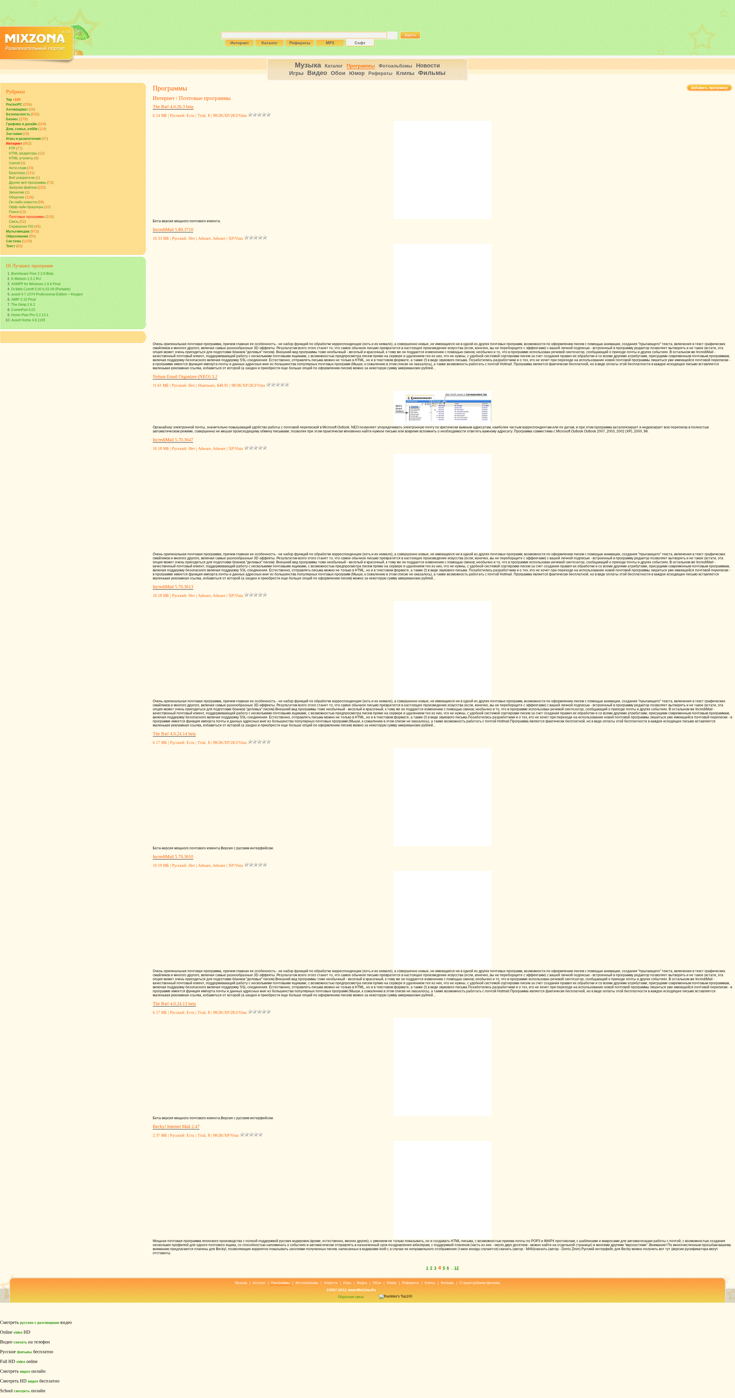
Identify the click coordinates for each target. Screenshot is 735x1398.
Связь (14, 222)
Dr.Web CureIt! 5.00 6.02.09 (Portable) (41, 289)
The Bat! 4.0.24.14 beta (174, 733)
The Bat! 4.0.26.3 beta (173, 106)
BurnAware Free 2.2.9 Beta (32, 274)
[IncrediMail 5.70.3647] (442, 502)
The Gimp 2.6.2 (23, 305)
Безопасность (18, 114)
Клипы (405, 73)
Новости (428, 65)
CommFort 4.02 (23, 310)
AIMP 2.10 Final (23, 299)
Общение (16, 197)
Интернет (14, 144)
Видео (317, 72)
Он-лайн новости (23, 202)
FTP (12, 148)
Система (13, 241)
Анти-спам (17, 168)
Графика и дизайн (21, 124)
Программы (361, 66)
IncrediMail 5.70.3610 (173, 856)
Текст (10, 246)
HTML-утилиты (21, 158)
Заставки (14, 134)
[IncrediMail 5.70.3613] (442, 649)
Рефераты (380, 73)
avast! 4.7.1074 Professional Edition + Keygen (47, 294)
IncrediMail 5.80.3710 (173, 229)
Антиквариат (17, 109)
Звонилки (16, 192)
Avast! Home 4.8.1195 (28, 320)
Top (13, 100)
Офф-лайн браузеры (26, 207)
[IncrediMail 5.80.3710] (442, 292)
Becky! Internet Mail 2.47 (176, 1126)
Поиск (14, 212)
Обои (338, 73)
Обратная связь (351, 1297)
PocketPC (14, 105)
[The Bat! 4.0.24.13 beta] (442, 1066)
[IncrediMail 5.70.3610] (442, 919)
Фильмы (432, 72)
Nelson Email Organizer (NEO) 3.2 (185, 376)
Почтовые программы (27, 217)
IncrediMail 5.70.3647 (173, 439)
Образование (17, 236)
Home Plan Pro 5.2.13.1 (30, 315)
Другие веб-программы (27, 183)
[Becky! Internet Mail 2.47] (442, 1189)
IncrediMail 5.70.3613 (173, 586)
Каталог (334, 65)
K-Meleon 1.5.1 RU (26, 279)
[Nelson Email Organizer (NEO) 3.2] (442, 407)
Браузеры (17, 173)
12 (456, 1268)
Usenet (14, 163)
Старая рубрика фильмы (479, 1283)
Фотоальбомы (395, 65)
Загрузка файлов (22, 187)
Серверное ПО (21, 227)
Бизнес (12, 119)
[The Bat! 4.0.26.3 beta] (442, 169)
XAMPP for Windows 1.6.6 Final (36, 284)
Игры (296, 73)
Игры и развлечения (23, 139)
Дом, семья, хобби (21, 129)
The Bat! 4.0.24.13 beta (174, 1003)
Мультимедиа (18, 231)
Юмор (357, 73)
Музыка (308, 65)
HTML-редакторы (23, 153)
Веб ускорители (22, 178)
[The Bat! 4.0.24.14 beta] (442, 796)
